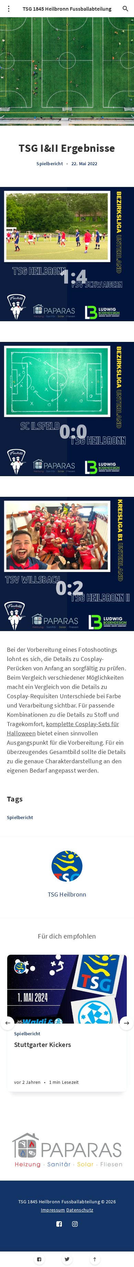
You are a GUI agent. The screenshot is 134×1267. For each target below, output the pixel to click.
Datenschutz (79, 1210)
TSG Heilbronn (67, 894)
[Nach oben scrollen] (95, 1259)
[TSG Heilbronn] (67, 866)
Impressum (53, 1210)
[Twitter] (67, 1259)
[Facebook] (39, 1259)
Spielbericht (49, 163)
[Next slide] (126, 1023)
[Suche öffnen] (125, 8)
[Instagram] (75, 1224)
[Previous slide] (7, 1023)
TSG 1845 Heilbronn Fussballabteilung (67, 9)
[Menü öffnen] (8, 8)
